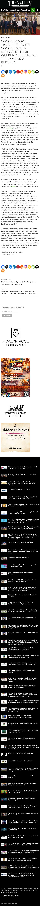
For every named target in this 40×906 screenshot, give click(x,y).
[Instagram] (25, 72)
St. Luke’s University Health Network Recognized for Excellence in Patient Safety (22, 565)
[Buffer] (37, 72)
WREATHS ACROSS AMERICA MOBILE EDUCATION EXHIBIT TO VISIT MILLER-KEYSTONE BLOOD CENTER (23, 770)
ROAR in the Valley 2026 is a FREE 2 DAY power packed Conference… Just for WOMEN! (23, 505)
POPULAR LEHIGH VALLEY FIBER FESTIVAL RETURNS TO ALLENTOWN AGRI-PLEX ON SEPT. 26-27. (23, 851)
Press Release (5, 37)
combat (12, 186)
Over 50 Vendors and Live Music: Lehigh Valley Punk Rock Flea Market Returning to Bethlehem (22, 859)
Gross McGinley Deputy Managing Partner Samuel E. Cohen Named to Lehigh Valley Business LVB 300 (22, 663)
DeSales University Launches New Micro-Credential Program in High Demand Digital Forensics (22, 467)
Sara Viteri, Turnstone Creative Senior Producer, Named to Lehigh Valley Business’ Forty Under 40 (23, 844)
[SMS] (33, 72)
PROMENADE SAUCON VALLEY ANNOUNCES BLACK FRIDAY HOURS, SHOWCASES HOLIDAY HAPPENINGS (18, 291)
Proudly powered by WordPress (9, 903)
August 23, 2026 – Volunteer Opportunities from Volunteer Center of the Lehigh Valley (21, 648)
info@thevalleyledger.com (9, 892)
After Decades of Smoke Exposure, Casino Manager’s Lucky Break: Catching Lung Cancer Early (19, 282)
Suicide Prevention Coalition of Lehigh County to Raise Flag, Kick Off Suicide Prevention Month (23, 497)
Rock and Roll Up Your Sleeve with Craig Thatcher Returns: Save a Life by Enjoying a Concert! (21, 738)
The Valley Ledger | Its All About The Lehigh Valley (16, 10)
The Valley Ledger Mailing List (13, 307)
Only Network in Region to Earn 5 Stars (19, 489)
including (10, 128)
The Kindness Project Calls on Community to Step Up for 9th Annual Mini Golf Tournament (23, 512)
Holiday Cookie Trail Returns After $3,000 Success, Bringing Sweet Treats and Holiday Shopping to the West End (22, 679)
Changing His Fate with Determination (18, 557)
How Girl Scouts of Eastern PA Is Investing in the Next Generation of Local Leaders (23, 836)
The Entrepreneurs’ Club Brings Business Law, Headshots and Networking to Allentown (20, 603)
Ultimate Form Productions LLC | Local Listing (20, 753)
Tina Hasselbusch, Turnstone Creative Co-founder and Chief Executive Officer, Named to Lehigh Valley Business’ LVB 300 (23, 709)
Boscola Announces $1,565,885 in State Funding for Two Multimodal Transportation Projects (22, 806)
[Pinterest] (18, 72)
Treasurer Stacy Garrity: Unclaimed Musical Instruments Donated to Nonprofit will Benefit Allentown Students (23, 701)
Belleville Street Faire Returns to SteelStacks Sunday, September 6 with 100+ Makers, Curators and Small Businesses (22, 611)
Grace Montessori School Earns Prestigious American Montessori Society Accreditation (22, 580)
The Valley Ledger (22, 66)
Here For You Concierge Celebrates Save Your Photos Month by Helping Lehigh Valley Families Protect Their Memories (23, 551)
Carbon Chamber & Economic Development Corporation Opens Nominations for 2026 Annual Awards (23, 527)
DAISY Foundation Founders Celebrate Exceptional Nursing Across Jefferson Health (22, 784)
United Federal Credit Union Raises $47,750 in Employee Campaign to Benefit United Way (21, 716)
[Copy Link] (29, 72)
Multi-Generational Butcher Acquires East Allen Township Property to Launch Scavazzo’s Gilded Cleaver (23, 866)
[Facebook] (3, 72)
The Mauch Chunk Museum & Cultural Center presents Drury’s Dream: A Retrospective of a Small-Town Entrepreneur (23, 483)
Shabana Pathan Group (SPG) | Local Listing (20, 761)
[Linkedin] (14, 72)
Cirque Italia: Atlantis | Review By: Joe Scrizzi (20, 542)
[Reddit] (21, 72)
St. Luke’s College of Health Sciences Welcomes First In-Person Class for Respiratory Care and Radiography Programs (23, 822)
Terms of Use (14, 895)
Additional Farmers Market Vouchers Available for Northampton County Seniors (21, 686)
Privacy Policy (5, 895)
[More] (3, 75)
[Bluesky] (10, 72)
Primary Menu (37, 10)
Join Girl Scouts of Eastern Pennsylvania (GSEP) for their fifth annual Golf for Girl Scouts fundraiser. (23, 656)
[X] (6, 72)
